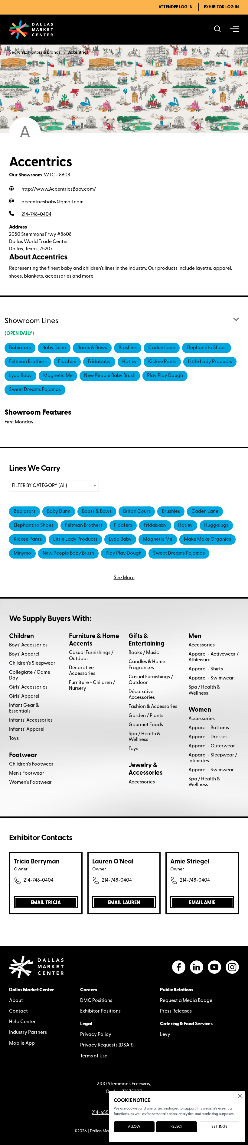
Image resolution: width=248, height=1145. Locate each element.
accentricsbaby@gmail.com (52, 202)
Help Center (22, 1022)
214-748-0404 (39, 880)
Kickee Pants (162, 361)
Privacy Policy (95, 1034)
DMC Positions (96, 1000)
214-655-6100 (106, 1112)
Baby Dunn (54, 348)
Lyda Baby (20, 375)
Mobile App (22, 1043)
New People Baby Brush (109, 375)
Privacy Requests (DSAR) (107, 1045)
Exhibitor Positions (100, 1011)
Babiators (20, 348)
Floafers (67, 361)
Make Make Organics (207, 539)
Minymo (22, 553)
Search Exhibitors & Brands (34, 52)
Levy (165, 1034)
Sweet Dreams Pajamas (35, 389)
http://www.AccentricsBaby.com (58, 189)
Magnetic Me (58, 375)
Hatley (129, 361)
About (16, 1000)
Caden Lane (161, 348)
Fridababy (99, 361)
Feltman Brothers (28, 361)
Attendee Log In (175, 7)
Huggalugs (216, 525)
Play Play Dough (165, 375)
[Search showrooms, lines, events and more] (217, 29)
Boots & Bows (92, 348)
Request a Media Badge (186, 1000)
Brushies (128, 348)
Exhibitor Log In (221, 7)
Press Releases (176, 1011)
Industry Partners (28, 1032)
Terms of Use (93, 1056)
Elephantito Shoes (207, 348)
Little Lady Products (210, 361)
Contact (18, 1011)
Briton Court (136, 511)
